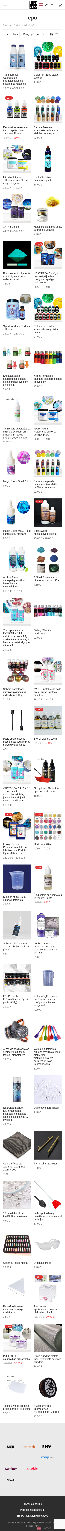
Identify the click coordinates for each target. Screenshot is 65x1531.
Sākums (7, 25)
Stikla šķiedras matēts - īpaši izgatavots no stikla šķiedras (47, 1359)
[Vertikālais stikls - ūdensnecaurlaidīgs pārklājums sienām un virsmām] (48, 925)
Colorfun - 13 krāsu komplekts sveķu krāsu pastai (46, 329)
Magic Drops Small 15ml (17, 481)
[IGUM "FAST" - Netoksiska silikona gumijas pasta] (48, 410)
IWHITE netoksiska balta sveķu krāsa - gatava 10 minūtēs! (47, 692)
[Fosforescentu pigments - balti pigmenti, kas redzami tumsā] (17, 255)
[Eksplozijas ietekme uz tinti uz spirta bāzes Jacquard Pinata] (17, 109)
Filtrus (14, 34)
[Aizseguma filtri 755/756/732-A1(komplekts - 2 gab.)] (48, 1387)
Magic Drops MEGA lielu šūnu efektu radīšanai (17, 532)
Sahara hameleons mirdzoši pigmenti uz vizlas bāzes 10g (14, 692)
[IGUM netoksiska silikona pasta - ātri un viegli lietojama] (17, 159)
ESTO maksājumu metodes (32, 1515)
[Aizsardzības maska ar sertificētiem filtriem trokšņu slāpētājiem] (17, 1031)
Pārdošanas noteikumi (32, 1509)
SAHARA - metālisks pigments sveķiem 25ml (47, 579)
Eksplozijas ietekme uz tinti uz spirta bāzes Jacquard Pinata (16, 130)
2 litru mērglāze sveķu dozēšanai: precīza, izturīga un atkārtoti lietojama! (46, 1001)
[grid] (51, 34)
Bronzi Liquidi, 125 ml (46, 738)
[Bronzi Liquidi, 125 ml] (48, 720)
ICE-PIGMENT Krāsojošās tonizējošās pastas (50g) (16, 999)
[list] (56, 34)
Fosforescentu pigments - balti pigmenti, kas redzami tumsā (16, 276)
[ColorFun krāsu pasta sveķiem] (48, 56)
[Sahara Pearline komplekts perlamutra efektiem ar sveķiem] (48, 109)
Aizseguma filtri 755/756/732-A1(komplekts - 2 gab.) (46, 1408)
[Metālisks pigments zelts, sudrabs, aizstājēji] (48, 208)
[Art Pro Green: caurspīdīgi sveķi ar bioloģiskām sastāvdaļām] (17, 559)
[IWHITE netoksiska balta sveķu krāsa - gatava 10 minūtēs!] (48, 671)
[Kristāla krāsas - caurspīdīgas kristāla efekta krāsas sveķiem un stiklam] (17, 357)
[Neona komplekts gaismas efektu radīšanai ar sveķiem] (48, 357)
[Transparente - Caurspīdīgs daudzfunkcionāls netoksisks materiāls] (17, 56)
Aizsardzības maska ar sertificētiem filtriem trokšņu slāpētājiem (16, 1051)
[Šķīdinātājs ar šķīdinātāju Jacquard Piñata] (48, 878)
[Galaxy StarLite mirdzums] (48, 612)
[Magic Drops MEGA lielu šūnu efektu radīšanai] (17, 512)
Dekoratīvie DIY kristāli (46, 1107)
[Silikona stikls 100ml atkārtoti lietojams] (17, 879)
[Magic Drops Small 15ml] (17, 463)
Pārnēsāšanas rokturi (46, 1163)
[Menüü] (5, 5)
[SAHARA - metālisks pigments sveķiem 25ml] (48, 559)
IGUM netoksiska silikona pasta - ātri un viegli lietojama (15, 180)
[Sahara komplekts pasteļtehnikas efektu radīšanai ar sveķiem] (48, 463)
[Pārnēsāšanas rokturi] (48, 1145)
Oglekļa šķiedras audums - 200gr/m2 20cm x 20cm (14, 1166)
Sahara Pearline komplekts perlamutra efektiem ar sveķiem (46, 130)
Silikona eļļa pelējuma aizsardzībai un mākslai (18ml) (16, 946)
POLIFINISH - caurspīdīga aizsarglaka (16, 1357)
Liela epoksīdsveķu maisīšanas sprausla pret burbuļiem (48, 1216)
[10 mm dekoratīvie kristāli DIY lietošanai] (17, 1195)
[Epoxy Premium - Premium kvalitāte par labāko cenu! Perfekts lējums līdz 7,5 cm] (17, 826)
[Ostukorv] (60, 5)
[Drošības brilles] (48, 1244)
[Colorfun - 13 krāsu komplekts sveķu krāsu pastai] (48, 308)
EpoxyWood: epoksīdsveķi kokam (45, 532)
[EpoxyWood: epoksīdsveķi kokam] (48, 512)
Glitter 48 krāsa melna (15, 1262)
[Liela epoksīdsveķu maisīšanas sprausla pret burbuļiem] (48, 1195)
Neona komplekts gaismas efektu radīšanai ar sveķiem (48, 378)
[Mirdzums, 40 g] (48, 826)
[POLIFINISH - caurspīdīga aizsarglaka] (17, 1338)
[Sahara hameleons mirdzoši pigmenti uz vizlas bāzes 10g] (17, 671)
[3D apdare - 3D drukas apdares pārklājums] (48, 770)
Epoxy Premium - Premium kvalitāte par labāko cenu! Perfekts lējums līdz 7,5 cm (15, 849)
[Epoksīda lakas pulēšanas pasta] (48, 159)
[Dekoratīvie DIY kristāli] (48, 1089)
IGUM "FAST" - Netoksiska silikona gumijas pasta (45, 431)
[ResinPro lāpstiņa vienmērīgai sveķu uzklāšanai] (17, 1288)
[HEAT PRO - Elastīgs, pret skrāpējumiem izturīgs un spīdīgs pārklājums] (48, 255)
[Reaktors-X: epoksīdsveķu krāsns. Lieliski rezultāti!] (48, 1288)
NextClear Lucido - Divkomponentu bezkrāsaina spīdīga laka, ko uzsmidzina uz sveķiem (16, 1113)
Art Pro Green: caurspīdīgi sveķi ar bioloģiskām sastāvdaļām (14, 582)
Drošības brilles (42, 1262)
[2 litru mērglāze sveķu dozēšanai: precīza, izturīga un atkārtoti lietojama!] (48, 978)
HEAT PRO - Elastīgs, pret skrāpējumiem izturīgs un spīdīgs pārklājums (46, 278)
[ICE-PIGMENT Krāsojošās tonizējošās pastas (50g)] (17, 978)
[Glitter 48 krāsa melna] (17, 1244)
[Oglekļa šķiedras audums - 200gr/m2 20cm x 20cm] (17, 1145)
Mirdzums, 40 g (42, 844)
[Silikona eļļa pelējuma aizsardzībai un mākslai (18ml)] (17, 925)
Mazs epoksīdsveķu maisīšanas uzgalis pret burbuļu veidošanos (16, 741)
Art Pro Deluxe (11, 226)
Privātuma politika (33, 1504)
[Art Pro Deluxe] (17, 208)
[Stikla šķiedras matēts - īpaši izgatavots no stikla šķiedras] (48, 1338)
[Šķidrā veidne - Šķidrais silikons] (17, 308)
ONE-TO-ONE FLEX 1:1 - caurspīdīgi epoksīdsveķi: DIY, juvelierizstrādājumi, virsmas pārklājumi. (16, 794)
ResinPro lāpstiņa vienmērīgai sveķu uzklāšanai (13, 1309)
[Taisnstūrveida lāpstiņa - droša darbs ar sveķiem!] (17, 1387)
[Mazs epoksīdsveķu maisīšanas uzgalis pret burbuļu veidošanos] (17, 720)
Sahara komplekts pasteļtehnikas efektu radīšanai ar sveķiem (45, 484)
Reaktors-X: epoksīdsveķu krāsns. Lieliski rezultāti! (46, 1309)
